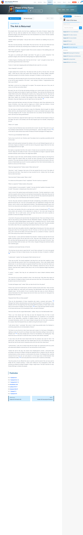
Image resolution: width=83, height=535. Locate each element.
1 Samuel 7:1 (13, 391)
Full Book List (78, 16)
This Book (72, 9)
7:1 (18, 382)
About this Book (22, 10)
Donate (74, 2)
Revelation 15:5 (14, 384)
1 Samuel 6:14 (13, 393)
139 (53, 301)
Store (55, 2)
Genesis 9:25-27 (14, 389)
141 (16, 333)
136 (52, 129)
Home (35, 2)
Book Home (68, 16)
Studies (49, 2)
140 (33, 306)
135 (43, 98)
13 (18, 380)
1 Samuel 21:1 (13, 377)
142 (20, 357)
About (64, 2)
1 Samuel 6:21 (13, 382)
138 (9, 253)
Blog (45, 2)
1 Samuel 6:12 (13, 380)
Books (67, 9)
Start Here (40, 2)
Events (59, 2)
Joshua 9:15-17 (13, 386)
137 (49, 209)
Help (69, 2)
